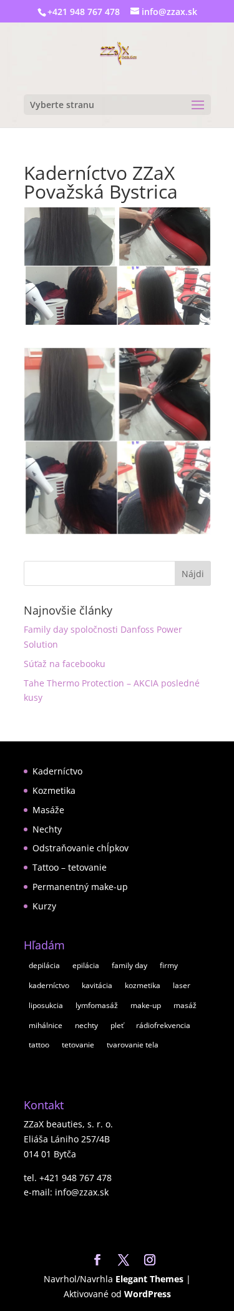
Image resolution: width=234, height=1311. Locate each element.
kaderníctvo (49, 985)
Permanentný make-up (80, 887)
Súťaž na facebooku (64, 664)
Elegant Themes (149, 1279)
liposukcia (46, 1005)
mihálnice (45, 1025)
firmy (169, 965)
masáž (185, 1005)
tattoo (39, 1044)
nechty (86, 1025)
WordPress (147, 1294)
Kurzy (44, 906)
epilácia (85, 965)
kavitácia (97, 985)
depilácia (44, 965)
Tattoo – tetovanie (69, 867)
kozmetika (142, 985)
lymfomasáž (97, 1005)
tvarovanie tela (132, 1044)
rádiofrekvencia (163, 1025)
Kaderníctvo (57, 771)
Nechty (47, 829)
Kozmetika (54, 790)
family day (129, 965)
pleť (117, 1025)
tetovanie (78, 1044)
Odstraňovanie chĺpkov (80, 848)
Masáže (48, 810)
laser (181, 985)
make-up (145, 1005)
